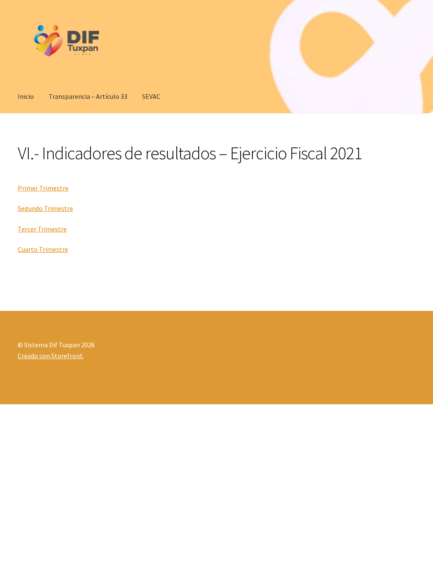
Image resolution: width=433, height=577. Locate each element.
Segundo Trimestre (45, 208)
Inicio (26, 96)
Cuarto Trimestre (43, 249)
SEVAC (151, 96)
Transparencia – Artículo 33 (88, 96)
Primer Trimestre (43, 188)
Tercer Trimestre (42, 229)
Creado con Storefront (50, 355)
